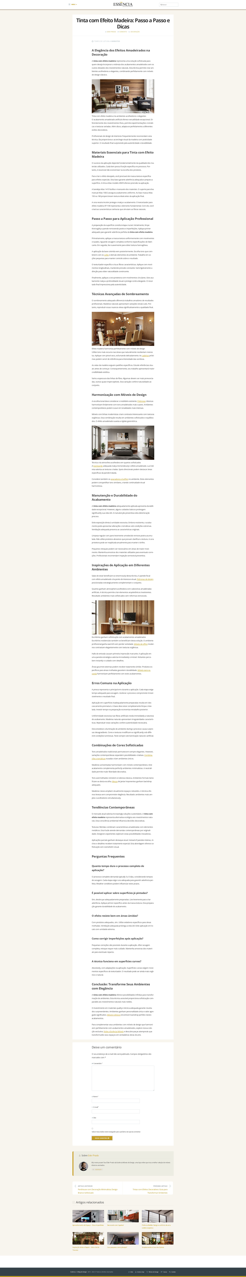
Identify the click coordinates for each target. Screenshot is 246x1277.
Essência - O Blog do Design (78, 1272)
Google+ (98, 1169)
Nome (95, 1096)
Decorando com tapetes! (115, 1225)
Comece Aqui (140, 1272)
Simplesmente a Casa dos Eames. (153, 1247)
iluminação (98, 465)
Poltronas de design (145, 579)
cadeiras (145, 355)
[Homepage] (123, 4)
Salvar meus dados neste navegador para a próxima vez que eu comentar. (116, 1132)
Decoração (135, 32)
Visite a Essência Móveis (114, 1031)
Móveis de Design (153, 1272)
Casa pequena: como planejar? (117, 1247)
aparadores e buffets (119, 479)
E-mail (96, 1107)
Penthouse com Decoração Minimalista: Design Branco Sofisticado (97, 1189)
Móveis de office (140, 644)
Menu (73, 4)
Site (94, 1118)
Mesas (115, 781)
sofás (106, 254)
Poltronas (141, 401)
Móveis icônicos (113, 1014)
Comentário (98, 1063)
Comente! (123, 32)
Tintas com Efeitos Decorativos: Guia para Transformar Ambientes (150, 1189)
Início (131, 1272)
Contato (173, 1272)
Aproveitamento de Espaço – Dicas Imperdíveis (88, 1225)
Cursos (165, 1272)
